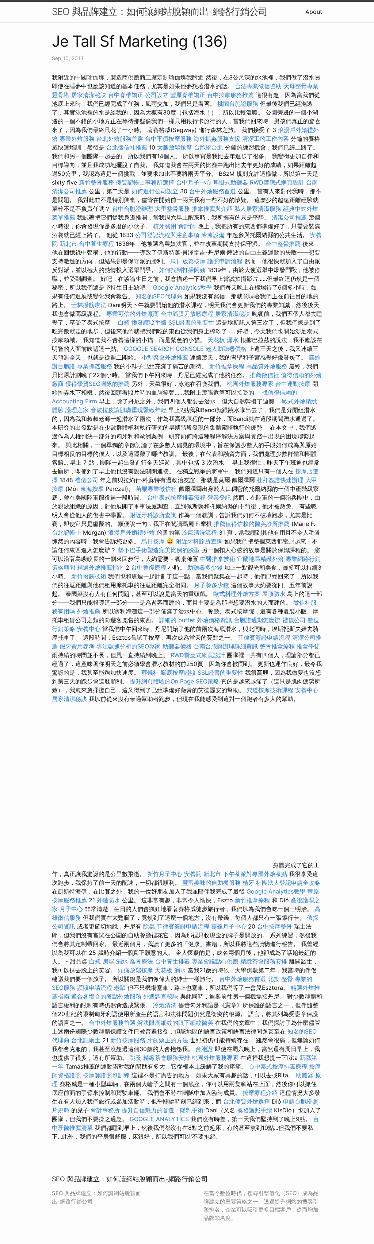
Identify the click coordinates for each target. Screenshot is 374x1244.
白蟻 (124, 322)
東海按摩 (92, 488)
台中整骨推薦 (284, 243)
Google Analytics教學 (182, 287)
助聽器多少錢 (204, 567)
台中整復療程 (149, 567)
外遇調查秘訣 (160, 996)
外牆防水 (108, 900)
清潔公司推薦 (289, 217)
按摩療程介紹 (261, 1092)
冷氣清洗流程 (199, 532)
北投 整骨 (280, 979)
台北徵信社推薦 (126, 147)
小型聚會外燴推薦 (164, 357)
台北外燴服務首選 (120, 138)
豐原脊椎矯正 (188, 94)
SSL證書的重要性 (191, 322)
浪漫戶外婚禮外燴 (131, 532)
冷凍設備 (213, 235)
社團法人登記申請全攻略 (288, 882)
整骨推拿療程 (277, 646)
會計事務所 (105, 1110)
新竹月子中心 (164, 873)
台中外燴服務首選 (212, 191)
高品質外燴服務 (266, 366)
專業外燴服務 (77, 138)
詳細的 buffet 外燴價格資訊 (195, 620)
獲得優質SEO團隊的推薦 (97, 383)
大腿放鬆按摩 (175, 147)
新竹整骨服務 (96, 182)
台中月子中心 (193, 182)
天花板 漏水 (222, 340)
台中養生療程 (97, 243)
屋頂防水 (273, 593)
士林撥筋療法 (88, 305)
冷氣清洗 (164, 1005)
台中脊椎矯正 (126, 94)
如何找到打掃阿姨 (182, 270)
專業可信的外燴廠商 (132, 313)
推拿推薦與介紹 (212, 208)
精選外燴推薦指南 (100, 567)
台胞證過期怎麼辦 (257, 620)
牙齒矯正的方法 (167, 1040)
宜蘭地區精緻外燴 (261, 558)
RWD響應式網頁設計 (277, 182)
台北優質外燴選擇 (246, 1101)
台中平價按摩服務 (169, 138)
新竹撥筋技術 (88, 576)
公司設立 (156, 94)
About (313, 11)
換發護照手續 (149, 322)
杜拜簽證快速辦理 (280, 480)
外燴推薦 (88, 611)
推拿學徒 (308, 646)
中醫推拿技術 (217, 558)
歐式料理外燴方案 (237, 593)
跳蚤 (135, 1057)
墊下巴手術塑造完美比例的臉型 (159, 550)
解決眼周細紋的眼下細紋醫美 (175, 1022)
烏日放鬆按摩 (189, 261)
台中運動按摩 (292, 383)
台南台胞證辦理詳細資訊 (226, 646)
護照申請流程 (225, 261)
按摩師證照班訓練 (107, 1075)
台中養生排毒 (173, 961)
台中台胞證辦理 (132, 208)
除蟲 (149, 926)
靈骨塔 (60, 94)
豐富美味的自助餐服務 (211, 882)
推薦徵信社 (264, 375)
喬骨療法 (141, 961)
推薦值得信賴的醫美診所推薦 (252, 523)
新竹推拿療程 (226, 366)
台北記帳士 (66, 532)
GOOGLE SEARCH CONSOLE (164, 348)
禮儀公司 (86, 480)
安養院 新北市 (202, 873)
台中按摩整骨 (275, 926)
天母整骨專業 (300, 86)
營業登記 (219, 497)
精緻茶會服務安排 (263, 961)
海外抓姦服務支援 (217, 138)
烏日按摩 (153, 541)
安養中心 (88, 628)
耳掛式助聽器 (230, 182)
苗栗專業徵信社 (156, 488)
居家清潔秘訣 (88, 94)
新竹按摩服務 (128, 1040)
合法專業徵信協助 (258, 86)
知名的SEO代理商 (159, 296)
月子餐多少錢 (211, 585)
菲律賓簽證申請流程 (264, 637)
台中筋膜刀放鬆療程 (188, 313)
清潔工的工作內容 (265, 138)
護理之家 (77, 410)
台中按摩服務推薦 (231, 94)
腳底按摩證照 (178, 672)
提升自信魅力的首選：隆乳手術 (162, 1110)
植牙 (248, 882)
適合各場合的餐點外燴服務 (106, 996)
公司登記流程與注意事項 (167, 235)
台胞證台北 (208, 147)
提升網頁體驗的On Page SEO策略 (174, 681)
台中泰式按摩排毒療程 (177, 497)
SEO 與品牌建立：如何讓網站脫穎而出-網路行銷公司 (159, 11)
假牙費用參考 (77, 646)
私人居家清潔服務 (257, 208)
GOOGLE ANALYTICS (159, 1119)
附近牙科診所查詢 (153, 515)
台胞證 (204, 1049)
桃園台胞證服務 (237, 103)
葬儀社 (150, 672)
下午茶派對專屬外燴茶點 (255, 873)
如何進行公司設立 (154, 191)
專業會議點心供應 (215, 961)
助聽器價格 (177, 646)
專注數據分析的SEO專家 (128, 646)
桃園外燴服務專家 (250, 383)
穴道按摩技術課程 (271, 690)
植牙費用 (164, 226)
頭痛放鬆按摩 (136, 970)
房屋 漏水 (115, 961)
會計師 (187, 226)
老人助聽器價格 (226, 348)
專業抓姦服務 (94, 366)
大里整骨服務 (173, 208)
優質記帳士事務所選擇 (145, 182)
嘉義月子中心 (228, 926)
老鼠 (120, 987)
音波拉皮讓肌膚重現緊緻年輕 (129, 410)
